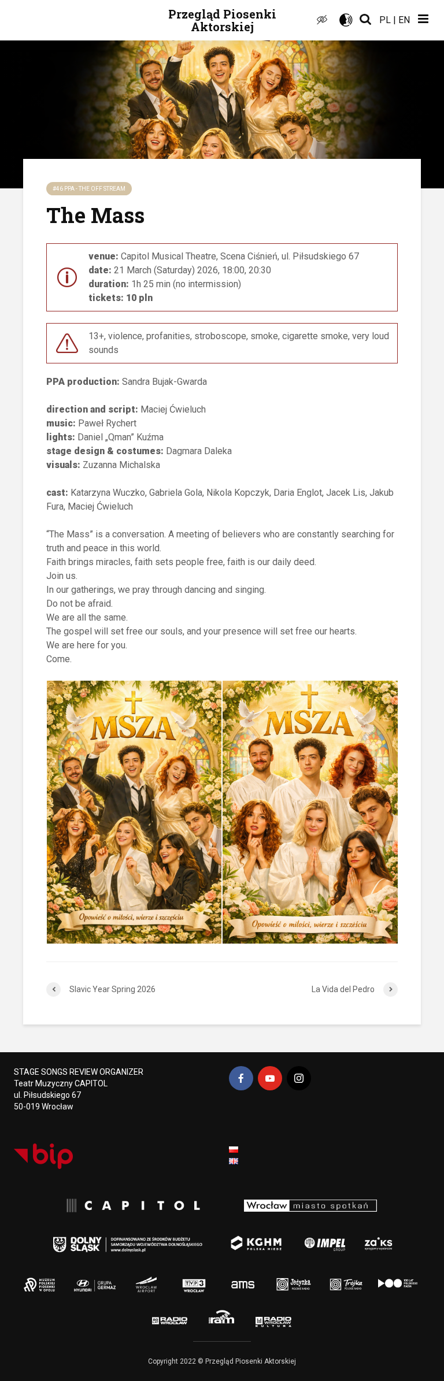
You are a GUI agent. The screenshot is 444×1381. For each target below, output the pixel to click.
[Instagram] (299, 1078)
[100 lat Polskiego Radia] (388, 1278)
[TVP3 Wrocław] (207, 1278)
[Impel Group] (312, 1238)
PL (385, 19)
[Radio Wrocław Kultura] (293, 1319)
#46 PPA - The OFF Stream (89, 188)
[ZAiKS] (381, 1238)
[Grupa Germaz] (129, 1278)
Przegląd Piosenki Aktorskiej (222, 20)
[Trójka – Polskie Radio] (329, 1278)
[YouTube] (270, 1078)
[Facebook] (241, 1078)
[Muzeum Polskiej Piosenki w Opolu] (43, 1278)
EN (404, 19)
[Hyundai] (88, 1278)
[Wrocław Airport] (170, 1278)
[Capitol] (129, 1205)
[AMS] (239, 1278)
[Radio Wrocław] (157, 1319)
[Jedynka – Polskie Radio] (280, 1278)
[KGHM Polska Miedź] (250, 1238)
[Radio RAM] (224, 1319)
